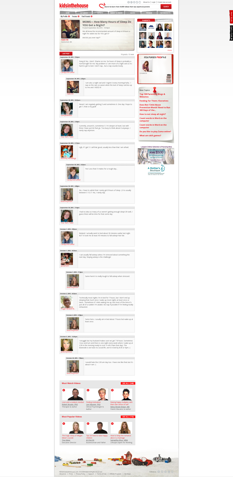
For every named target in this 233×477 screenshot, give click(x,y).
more (170, 50)
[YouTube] (172, 472)
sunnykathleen (66, 115)
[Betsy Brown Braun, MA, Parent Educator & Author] (121, 399)
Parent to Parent (116, 13)
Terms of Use (101, 474)
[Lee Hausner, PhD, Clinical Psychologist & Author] (97, 399)
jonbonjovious (66, 352)
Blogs (132, 13)
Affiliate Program (115, 474)
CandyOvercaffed (67, 72)
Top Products (165, 13)
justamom (65, 266)
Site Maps (127, 474)
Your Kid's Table (67, 137)
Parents (146, 20)
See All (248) (128, 383)
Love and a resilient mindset (73, 402)
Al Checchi (90, 440)
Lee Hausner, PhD (93, 404)
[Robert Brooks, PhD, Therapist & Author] (73, 399)
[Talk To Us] (231, 22)
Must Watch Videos (71, 383)
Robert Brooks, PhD (70, 404)
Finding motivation (93, 402)
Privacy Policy (80, 474)
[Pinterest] (165, 472)
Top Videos (84, 13)
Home (68, 13)
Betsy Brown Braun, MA (119, 407)
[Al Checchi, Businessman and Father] (97, 432)
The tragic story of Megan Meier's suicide (72, 436)
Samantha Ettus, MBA (119, 440)
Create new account (164, 2)
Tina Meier (66, 440)
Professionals (164, 20)
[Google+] (169, 472)
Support (91, 474)
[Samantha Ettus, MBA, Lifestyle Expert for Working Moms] (121, 432)
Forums (74, 16)
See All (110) (128, 417)
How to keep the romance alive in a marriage (120, 436)
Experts (100, 13)
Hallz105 (64, 40)
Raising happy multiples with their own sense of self (121, 403)
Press (71, 474)
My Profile (64, 16)
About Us (146, 2)
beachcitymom (66, 201)
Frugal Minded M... (68, 309)
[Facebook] (159, 472)
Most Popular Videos (72, 416)
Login (153, 2)
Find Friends (86, 16)
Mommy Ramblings (68, 158)
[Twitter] (162, 472)
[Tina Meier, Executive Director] (73, 432)
